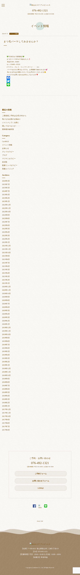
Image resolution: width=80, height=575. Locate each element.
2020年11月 (6, 290)
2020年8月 (6, 300)
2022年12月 (6, 205)
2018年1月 (6, 406)
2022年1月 (6, 242)
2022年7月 (6, 222)
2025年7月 (6, 184)
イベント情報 (7, 145)
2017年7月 (6, 426)
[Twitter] (40, 81)
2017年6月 (6, 430)
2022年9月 (6, 215)
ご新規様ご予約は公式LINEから (14, 116)
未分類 (4, 162)
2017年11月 (6, 413)
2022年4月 (6, 232)
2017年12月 (6, 409)
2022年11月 (6, 208)
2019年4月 (6, 355)
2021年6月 (6, 266)
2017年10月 (6, 416)
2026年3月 (6, 181)
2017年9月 (6, 419)
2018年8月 (6, 382)
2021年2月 (6, 280)
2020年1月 (6, 324)
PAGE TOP (40, 521)
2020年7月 (6, 304)
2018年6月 (6, 389)
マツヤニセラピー (9, 158)
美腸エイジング (8, 169)
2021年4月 (6, 273)
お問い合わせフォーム (40, 481)
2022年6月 (6, 225)
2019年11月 (6, 331)
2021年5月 (6, 269)
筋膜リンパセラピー (9, 165)
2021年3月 (6, 276)
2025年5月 (6, 188)
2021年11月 (6, 249)
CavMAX (5, 141)
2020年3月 (6, 317)
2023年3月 (6, 194)
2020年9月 (6, 297)
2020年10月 (6, 293)
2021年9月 (6, 256)
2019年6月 (6, 348)
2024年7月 (6, 191)
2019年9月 (6, 338)
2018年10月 (6, 375)
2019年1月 (6, 365)
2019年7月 (6, 344)
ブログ (4, 155)
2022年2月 (6, 239)
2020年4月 (6, 314)
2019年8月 (6, 341)
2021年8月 (6, 259)
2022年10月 (6, 212)
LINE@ (41, 488)
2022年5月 (6, 229)
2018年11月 (6, 372)
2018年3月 (6, 399)
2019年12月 (6, 327)
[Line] (40, 84)
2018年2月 (6, 402)
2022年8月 (6, 218)
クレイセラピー (8, 152)
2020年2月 (6, 321)
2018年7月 (6, 385)
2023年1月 (6, 201)
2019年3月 (6, 358)
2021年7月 (6, 263)
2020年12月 (6, 287)
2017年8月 (6, 423)
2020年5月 (6, 310)
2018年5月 (6, 392)
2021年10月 (6, 252)
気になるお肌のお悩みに (11, 119)
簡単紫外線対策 (8, 129)
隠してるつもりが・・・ (11, 126)
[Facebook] (40, 77)
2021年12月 (6, 246)
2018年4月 (6, 396)
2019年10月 (6, 334)
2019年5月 (6, 351)
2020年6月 (6, 307)
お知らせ (5, 148)
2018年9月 (6, 379)
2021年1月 (6, 283)
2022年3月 (6, 235)
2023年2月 (6, 198)
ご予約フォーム (41, 474)
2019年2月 (6, 362)
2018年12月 (6, 368)
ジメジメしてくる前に (10, 122)
